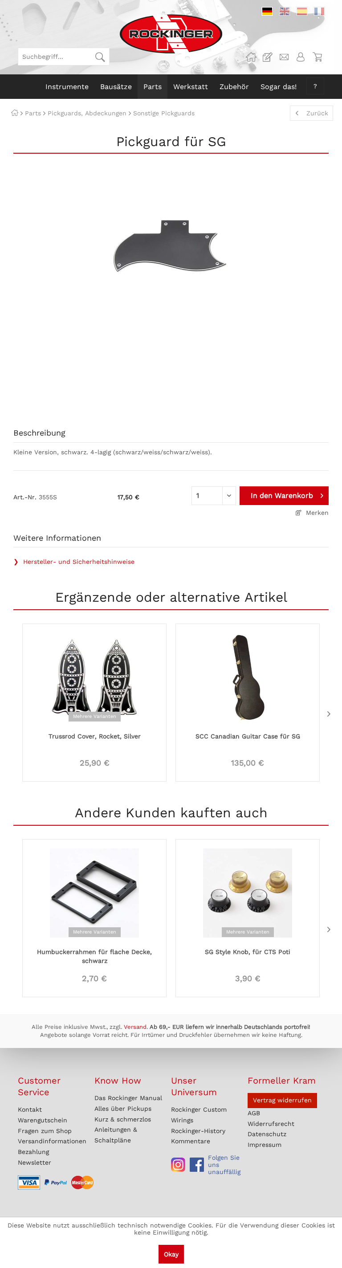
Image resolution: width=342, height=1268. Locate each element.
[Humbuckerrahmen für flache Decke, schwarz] (94, 892)
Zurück (317, 113)
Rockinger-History (198, 1130)
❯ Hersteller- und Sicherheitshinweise (73, 561)
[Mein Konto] (300, 57)
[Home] (14, 113)
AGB (254, 1113)
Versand (135, 1026)
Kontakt (30, 1109)
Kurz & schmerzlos (122, 1119)
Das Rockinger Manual (128, 1097)
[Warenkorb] (317, 57)
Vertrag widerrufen (282, 1100)
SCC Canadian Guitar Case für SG (247, 736)
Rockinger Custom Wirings (199, 1115)
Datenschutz (267, 1134)
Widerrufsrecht (271, 1123)
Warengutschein (42, 1120)
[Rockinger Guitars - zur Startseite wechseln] (170, 33)
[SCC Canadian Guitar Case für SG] (247, 676)
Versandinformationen (52, 1141)
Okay (171, 1254)
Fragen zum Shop (45, 1130)
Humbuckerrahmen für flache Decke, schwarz (94, 956)
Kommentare (190, 1141)
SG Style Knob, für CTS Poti (247, 951)
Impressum (264, 1144)
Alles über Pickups (122, 1108)
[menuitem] (64, 56)
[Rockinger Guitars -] (251, 57)
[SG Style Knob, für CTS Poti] (247, 892)
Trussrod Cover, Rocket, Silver (95, 736)
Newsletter (34, 1162)
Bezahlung (33, 1151)
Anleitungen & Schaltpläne (115, 1135)
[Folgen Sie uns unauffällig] (178, 1165)
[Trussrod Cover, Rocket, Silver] (94, 676)
